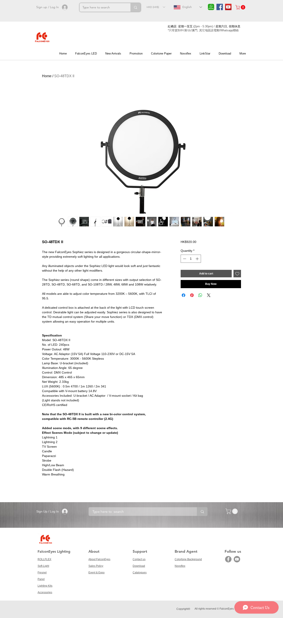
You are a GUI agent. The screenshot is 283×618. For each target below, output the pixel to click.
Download (139, 565)
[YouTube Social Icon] (228, 7)
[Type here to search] (135, 7)
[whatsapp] (211, 7)
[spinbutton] (191, 259)
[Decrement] (184, 259)
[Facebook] (228, 559)
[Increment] (197, 259)
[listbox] (156, 7)
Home (47, 76)
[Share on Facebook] (183, 295)
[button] (156, 7)
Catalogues (140, 572)
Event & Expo (96, 572)
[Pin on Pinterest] (192, 295)
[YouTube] (237, 559)
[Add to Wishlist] (237, 273)
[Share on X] (208, 295)
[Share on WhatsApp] (200, 295)
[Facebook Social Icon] (219, 7)
